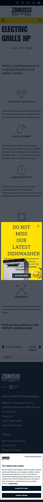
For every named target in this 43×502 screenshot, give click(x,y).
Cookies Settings (21, 495)
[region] (21, 476)
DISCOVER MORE (21, 276)
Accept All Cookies (21, 488)
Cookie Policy (13, 483)
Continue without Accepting (32, 456)
